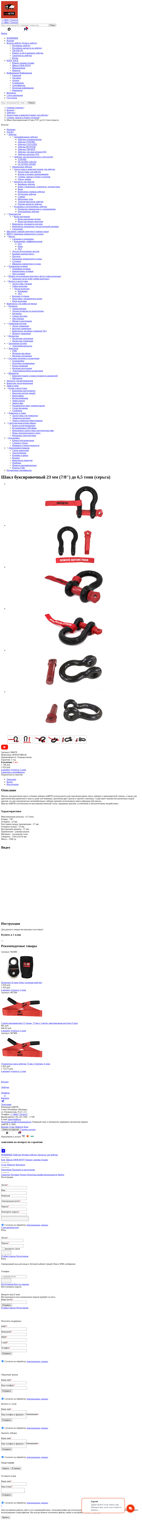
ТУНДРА (22, 159)
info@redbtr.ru (14, 1119)
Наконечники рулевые (22, 271)
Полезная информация (23, 88)
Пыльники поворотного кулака (27, 259)
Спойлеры (17, 410)
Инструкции (13, 784)
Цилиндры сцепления (22, 338)
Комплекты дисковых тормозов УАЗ (29, 331)
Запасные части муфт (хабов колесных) (30, 279)
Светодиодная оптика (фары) (22, 423)
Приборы (16, 463)
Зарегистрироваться (15, 1218)
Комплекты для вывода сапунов (27, 224)
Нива (20, 246)
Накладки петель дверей (23, 393)
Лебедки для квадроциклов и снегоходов (33, 157)
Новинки (11, 129)
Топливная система (17, 343)
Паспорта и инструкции (23, 1170)
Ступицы (16, 261)
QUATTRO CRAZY (27, 162)
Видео (15, 58)
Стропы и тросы (20, 443)
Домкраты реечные (21, 418)
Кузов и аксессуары (17, 388)
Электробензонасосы (22, 346)
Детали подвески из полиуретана (28, 311)
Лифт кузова (13, 386)
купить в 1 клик (18, 770)
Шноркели (13, 373)
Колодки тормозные (21, 328)
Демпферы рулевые (21, 269)
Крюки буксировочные (23, 440)
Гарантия (16, 75)
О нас (12, 1127)
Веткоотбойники (20, 398)
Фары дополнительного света (26, 433)
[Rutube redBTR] (25, 31)
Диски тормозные (20, 326)
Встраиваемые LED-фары (24, 428)
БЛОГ (9, 60)
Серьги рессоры (19, 316)
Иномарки (23, 291)
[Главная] (9, 17)
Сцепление (17, 229)
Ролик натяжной (20, 366)
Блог (26, 1127)
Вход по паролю (21, 1284)
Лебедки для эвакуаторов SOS (32, 152)
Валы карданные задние (29, 219)
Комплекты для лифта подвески (22, 303)
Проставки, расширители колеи (27, 298)
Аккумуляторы (19, 453)
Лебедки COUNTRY (27, 144)
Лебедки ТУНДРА (26, 142)
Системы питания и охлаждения (23, 358)
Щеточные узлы (25, 199)
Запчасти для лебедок (24, 182)
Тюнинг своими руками (36, 1160)
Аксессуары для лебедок (29, 172)
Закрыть (5, 1468)
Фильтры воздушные (22, 368)
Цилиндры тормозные (22, 341)
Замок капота (18, 400)
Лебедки (12, 134)
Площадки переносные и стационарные (37, 209)
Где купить (12, 98)
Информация (13, 73)
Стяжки (21, 196)
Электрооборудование (19, 448)
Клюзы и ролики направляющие (33, 174)
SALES (10, 132)
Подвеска (12, 306)
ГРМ (14, 351)
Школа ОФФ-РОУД (21, 65)
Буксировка (14, 438)
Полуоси (16, 256)
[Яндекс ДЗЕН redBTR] (15, 31)
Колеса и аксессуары (18, 281)
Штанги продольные (22, 321)
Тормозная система (17, 323)
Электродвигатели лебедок (30, 201)
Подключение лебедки (28, 211)
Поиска (31, 103)
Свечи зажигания (20, 450)
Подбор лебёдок (29, 1155)
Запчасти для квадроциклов (20, 381)
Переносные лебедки (22, 167)
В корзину (16, 1468)
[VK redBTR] (4, 31)
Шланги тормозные (21, 333)
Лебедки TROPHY (27, 149)
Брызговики (18, 395)
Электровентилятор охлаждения (27, 371)
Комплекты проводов (22, 460)
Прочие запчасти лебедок (30, 204)
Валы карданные (22, 216)
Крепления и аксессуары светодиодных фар (33, 430)
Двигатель (13, 348)
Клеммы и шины (20, 455)
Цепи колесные (19, 301)
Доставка (16, 78)
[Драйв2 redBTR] (20, 31)
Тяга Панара (18, 318)
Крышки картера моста (23, 254)
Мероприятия (18, 68)
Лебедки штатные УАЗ (28, 154)
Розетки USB (18, 468)
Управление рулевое (18, 266)
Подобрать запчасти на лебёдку (27, 48)
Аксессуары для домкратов (25, 415)
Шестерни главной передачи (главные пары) (28, 231)
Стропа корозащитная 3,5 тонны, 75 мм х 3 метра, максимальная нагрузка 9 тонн (39, 1023)
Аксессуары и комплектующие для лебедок (34, 169)
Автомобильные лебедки (26, 137)
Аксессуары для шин (22, 284)
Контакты (11, 93)
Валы (20, 189)
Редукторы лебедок (27, 194)
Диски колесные (22, 288)
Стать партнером (15, 95)
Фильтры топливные (22, 356)
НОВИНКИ (12, 38)
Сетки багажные (20, 408)
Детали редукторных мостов (25, 251)
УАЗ (20, 249)
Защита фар (17, 403)
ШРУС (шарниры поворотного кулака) (25, 234)
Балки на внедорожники (23, 425)
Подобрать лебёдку (21, 45)
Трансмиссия (14, 214)
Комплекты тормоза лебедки (31, 191)
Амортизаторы (19, 308)
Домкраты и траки (17, 413)
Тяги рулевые (18, 274)
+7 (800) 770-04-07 (9, 20)
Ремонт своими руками (23, 63)
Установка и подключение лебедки (30, 206)
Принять (5, 1517)
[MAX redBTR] (9, 31)
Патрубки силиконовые (23, 363)
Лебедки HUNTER (27, 147)
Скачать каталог (28, 1129)
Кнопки (16, 458)
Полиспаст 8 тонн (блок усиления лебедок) (21, 982)
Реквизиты (17, 90)
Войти (4, 33)
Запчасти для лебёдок (47, 1155)
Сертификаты (18, 85)
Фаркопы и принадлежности (25, 445)
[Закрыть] (2, 940)
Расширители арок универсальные (28, 405)
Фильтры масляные (21, 353)
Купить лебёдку (14, 43)
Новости (16, 70)
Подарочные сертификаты (19, 470)
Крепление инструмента (23, 391)
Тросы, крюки (24, 179)
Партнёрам (6, 1170)
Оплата (15, 80)
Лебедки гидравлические (30, 139)
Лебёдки (17, 1155)
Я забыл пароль (8, 1256)
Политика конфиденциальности (16, 1122)
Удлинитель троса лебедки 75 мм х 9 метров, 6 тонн (25, 1064)
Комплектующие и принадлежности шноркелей (35, 376)
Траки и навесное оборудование (27, 420)
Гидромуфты (18, 361)
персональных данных (37, 1225)
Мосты (11, 236)
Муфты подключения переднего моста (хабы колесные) (34, 276)
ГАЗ (19, 244)
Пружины (17, 313)
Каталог (10, 40)
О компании (18, 83)
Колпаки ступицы (20, 296)
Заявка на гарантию (10, 1130)
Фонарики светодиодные (24, 435)
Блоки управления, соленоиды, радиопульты (39, 186)
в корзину (5, 770)
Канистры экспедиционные (20, 383)
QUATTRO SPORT (27, 164)
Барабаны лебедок (26, 184)
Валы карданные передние (30, 221)
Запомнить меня (12, 1249)
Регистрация (22, 1256)
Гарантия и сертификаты (13, 772)
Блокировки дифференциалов (28, 241)
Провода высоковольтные (24, 465)
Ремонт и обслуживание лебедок (27, 53)
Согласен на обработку (26, 1361)
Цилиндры (13, 336)
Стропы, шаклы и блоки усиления (34, 177)
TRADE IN (17, 50)
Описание (11, 779)
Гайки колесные (19, 286)
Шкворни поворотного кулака (26, 264)
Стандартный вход (10, 1227)
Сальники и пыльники (23, 239)
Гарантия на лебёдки (22, 55)
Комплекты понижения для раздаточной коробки (35, 226)
